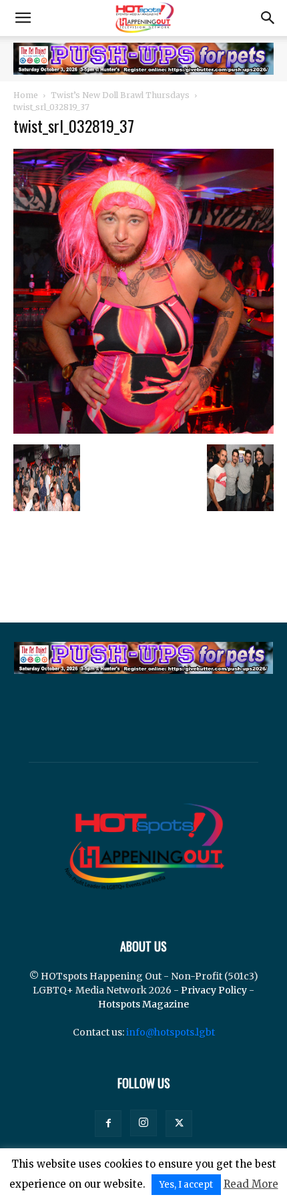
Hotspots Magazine (143, 1004)
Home (25, 95)
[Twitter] (179, 1123)
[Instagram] (143, 1123)
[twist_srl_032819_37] (143, 430)
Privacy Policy (214, 990)
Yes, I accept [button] (186, 1184)
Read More (251, 1184)
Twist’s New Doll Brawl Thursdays (120, 95)
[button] (22, 18)
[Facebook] (108, 1123)
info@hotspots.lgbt (170, 1032)
